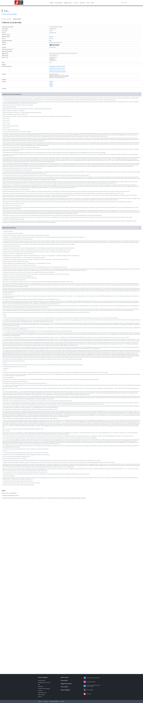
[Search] (122, 3)
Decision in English (55, 44)
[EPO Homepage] (19, 2)
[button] (71, 94)
